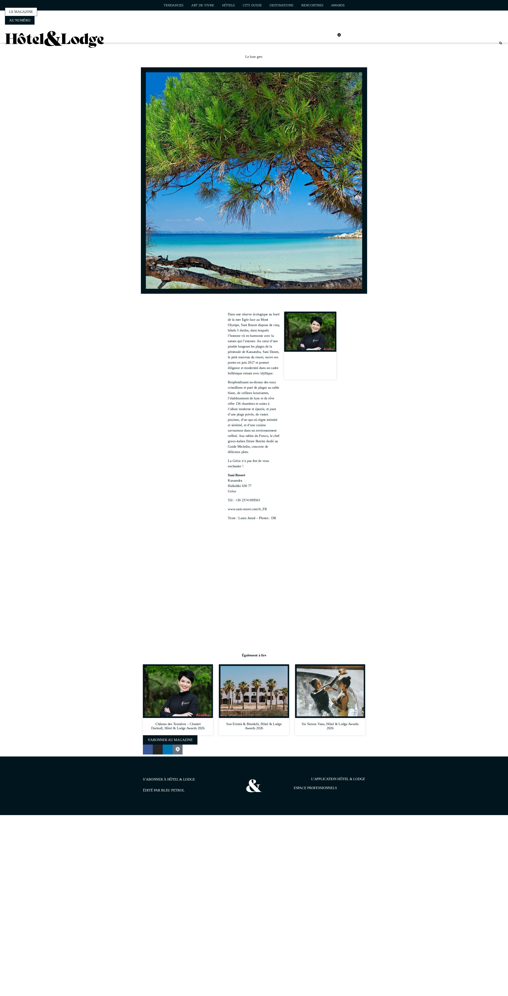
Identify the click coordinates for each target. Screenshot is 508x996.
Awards (337, 5)
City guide (252, 5)
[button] (500, 43)
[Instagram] (322, 35)
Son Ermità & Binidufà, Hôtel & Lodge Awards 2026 (254, 726)
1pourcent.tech (168, 836)
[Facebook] (313, 35)
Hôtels (228, 5)
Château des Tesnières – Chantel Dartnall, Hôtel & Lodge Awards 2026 (310, 367)
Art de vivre (202, 5)
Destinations (281, 5)
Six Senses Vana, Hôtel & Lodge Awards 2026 (330, 726)
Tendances (173, 5)
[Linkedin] (330, 35)
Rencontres (312, 5)
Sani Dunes (270, 352)
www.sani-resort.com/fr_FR (247, 509)
